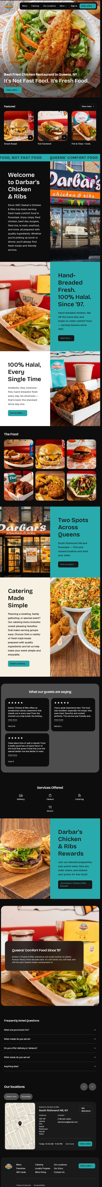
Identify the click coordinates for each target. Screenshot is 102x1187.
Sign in (74, 6)
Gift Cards (21, 1172)
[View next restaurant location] (92, 1087)
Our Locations (49, 6)
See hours (70, 1144)
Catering (35, 6)
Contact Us (59, 1172)
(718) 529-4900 (64, 1119)
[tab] (11, 1097)
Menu (24, 6)
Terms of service (23, 1185)
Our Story (58, 1168)
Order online (85, 1144)
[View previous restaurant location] (84, 1087)
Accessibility (39, 1185)
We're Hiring (40, 1172)
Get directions (86, 1109)
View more (12, 720)
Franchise (20, 1168)
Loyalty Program (42, 1168)
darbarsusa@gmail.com (68, 1122)
